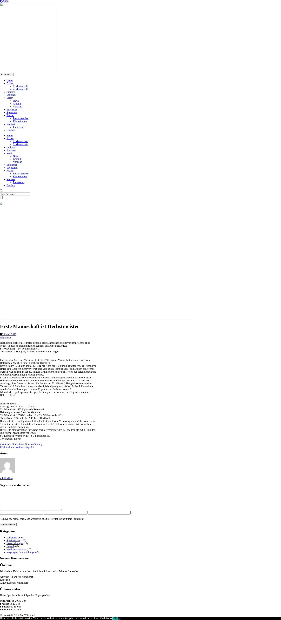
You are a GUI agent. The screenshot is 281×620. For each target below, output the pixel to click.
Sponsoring (12, 112)
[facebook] (1, 1)
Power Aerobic (20, 118)
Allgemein (5, 337)
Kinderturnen (20, 121)
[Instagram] (4, 1)
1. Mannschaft (20, 86)
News (16, 100)
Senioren (11, 94)
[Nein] (119, 619)
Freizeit (10, 115)
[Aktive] (97, 318)
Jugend (10, 546)
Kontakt (11, 124)
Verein (10, 97)
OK (115, 618)
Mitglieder (12, 109)
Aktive (10, 83)
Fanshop (11, 130)
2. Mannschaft (20, 89)
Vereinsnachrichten (16, 549)
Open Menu (6, 74)
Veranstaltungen (15, 543)
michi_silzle (6, 478)
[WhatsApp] (7, 1)
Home (10, 80)
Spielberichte (13, 540)
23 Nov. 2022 (9, 334)
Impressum (18, 127)
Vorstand (17, 106)
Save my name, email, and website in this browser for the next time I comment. (43, 518)
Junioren (11, 92)
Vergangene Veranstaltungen (21, 552)
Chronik (17, 103)
